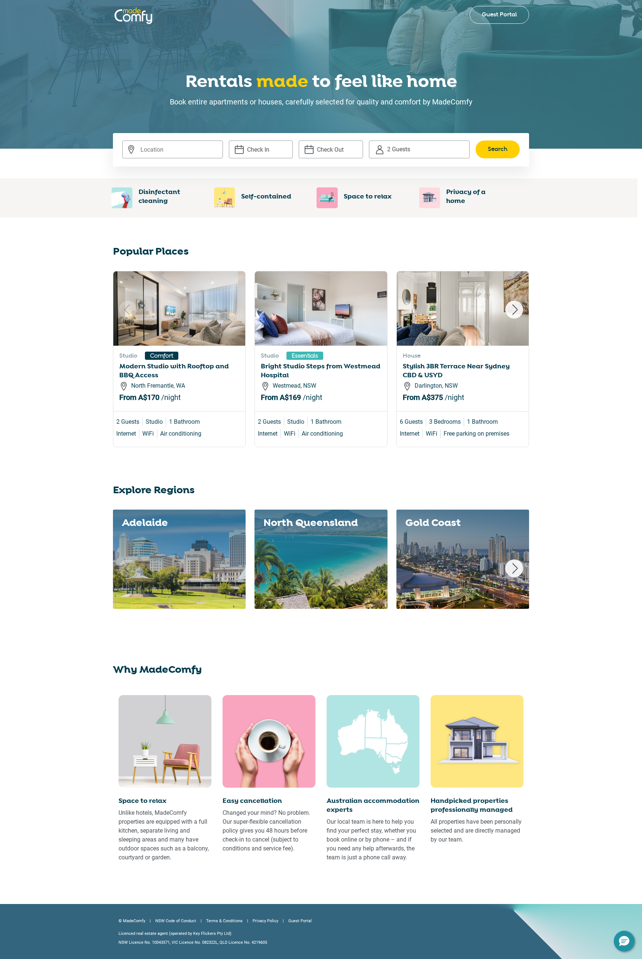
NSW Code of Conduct (175, 920)
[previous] (128, 310)
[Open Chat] (624, 941)
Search (498, 149)
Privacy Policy (265, 920)
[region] (321, 368)
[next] (514, 310)
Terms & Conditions (224, 920)
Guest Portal (499, 15)
